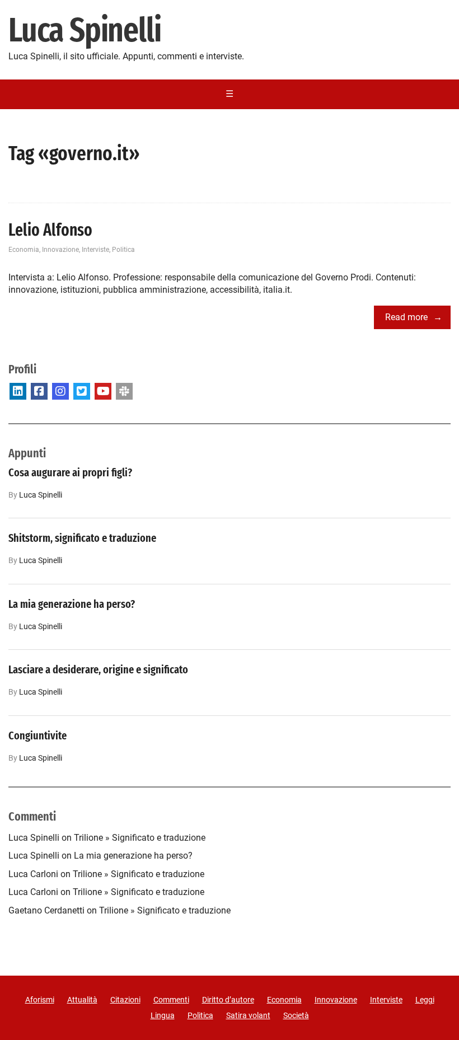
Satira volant (248, 1015)
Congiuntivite (37, 735)
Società (296, 1015)
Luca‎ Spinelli (40, 495)
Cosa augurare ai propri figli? (70, 472)
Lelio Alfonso (50, 230)
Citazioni (125, 999)
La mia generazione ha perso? (71, 604)
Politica (123, 250)
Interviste (95, 250)
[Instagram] (60, 391)
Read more (406, 317)
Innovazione (60, 250)
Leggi (424, 999)
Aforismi (39, 999)
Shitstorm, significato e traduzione (82, 538)
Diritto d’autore (228, 999)
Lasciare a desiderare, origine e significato (98, 669)
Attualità (82, 999)
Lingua (163, 1015)
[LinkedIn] (18, 391)
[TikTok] (124, 391)
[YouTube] (103, 391)
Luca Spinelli (84, 31)
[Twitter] (81, 391)
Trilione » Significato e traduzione (139, 837)
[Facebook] (39, 391)
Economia (23, 250)
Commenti (171, 999)
